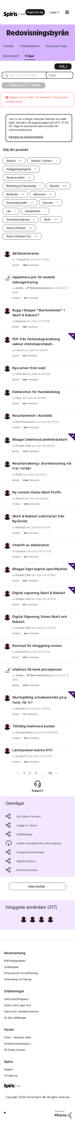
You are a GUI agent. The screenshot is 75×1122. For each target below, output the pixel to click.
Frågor (30, 56)
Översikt (8, 46)
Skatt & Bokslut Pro (18, 236)
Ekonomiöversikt (16, 203)
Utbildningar (25, 834)
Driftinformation (27, 870)
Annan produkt (15, 177)
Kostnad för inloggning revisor (37, 646)
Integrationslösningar (31, 852)
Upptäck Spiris (26, 861)
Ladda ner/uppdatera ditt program (39, 843)
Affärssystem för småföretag (21, 973)
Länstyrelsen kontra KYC (32, 750)
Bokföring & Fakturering (21, 186)
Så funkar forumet (29, 816)
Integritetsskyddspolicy (17, 1043)
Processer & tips (56, 46)
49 (50, 773)
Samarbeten (32, 211)
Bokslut (54, 186)
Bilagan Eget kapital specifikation (39, 569)
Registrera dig (35, 12)
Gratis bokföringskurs (16, 999)
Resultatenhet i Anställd (32, 415)
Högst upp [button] (5, 1113)
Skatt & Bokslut (16, 228)
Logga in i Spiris (27, 825)
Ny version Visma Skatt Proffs (36, 492)
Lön (8, 211)
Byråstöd (12, 194)
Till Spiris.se (10, 1075)
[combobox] (37, 75)
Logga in (54, 12)
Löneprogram (11, 966)
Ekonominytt (11, 56)
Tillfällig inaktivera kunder (33, 726)
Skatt (47, 219)
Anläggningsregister (18, 169)
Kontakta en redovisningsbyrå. (26, 136)
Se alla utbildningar (15, 1017)
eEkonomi (39, 194)
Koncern (48, 203)
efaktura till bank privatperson (37, 669)
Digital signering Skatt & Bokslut (38, 593)
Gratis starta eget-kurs (17, 1005)
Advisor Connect (41, 161)
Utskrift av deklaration (30, 545)
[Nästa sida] (57, 773)
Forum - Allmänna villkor (17, 1037)
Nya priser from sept (29, 368)
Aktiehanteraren (25, 253)
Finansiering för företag (17, 979)
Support (8, 1069)
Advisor (11, 161)
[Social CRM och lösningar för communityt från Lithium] (63, 1114)
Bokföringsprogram (14, 960)
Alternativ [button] (63, 67)
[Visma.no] (14, 14)
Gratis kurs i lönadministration (21, 1011)
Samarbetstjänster (18, 219)
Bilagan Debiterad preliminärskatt (39, 439)
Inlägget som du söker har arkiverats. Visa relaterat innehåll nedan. (37, 99)
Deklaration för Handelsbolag (36, 392)
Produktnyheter (30, 46)
